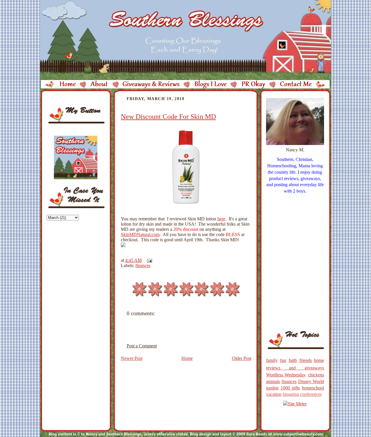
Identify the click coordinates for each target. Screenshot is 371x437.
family (272, 360)
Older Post (241, 358)
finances (142, 265)
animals (273, 381)
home (319, 360)
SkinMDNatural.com (140, 234)
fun (283, 360)
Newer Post (131, 358)
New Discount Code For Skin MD (168, 116)
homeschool (313, 387)
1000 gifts (290, 387)
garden (272, 387)
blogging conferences (302, 394)
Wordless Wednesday (286, 374)
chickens (316, 374)
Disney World (311, 381)
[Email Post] (148, 260)
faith (293, 360)
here (221, 218)
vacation (273, 394)
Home (187, 358)
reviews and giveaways (295, 367)
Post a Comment (142, 345)
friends (305, 360)
